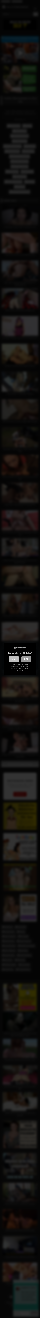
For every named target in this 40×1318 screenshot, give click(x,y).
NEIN (26, 659)
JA (13, 659)
